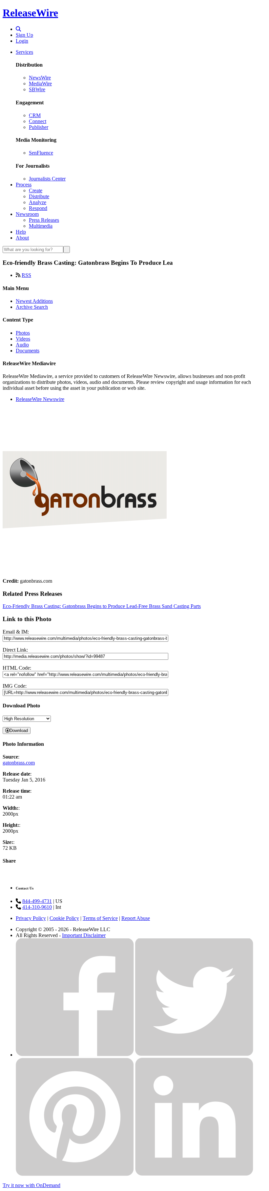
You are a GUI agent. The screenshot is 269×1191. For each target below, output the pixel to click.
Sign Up (24, 35)
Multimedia (40, 226)
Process (23, 184)
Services (24, 52)
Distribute (39, 196)
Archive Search (32, 307)
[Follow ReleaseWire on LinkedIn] (194, 1174)
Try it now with (31, 1185)
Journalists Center (47, 178)
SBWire (37, 89)
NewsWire (40, 77)
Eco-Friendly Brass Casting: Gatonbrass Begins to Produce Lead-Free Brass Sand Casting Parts (102, 606)
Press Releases (44, 220)
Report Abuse (135, 918)
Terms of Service (100, 918)
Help (21, 232)
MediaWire (40, 83)
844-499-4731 (37, 901)
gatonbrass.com (19, 762)
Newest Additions (34, 301)
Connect (37, 121)
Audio (22, 344)
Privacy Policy (31, 918)
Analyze (37, 202)
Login (22, 41)
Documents (27, 350)
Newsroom (27, 214)
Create (35, 190)
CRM (35, 115)
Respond (38, 208)
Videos (23, 339)
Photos (23, 333)
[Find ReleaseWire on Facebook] (75, 1054)
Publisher (38, 127)
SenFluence (41, 153)
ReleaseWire (30, 13)
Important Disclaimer (84, 935)
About (22, 237)
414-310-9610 (37, 907)
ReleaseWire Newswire (40, 399)
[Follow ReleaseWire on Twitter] (194, 1054)
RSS (26, 275)
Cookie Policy (64, 918)
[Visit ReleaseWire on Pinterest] (75, 1174)
